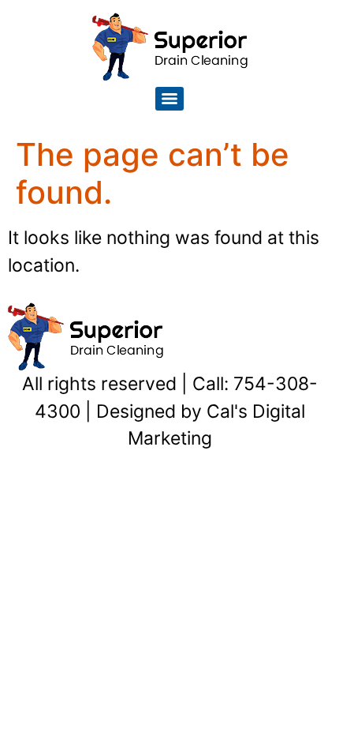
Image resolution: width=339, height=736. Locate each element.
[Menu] (169, 99)
